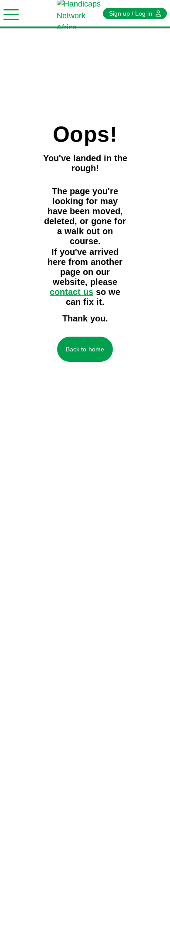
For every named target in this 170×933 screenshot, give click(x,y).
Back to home (85, 349)
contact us (71, 292)
